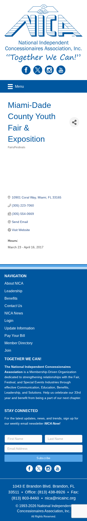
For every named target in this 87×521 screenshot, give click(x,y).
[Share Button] (74, 122)
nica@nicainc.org (60, 498)
